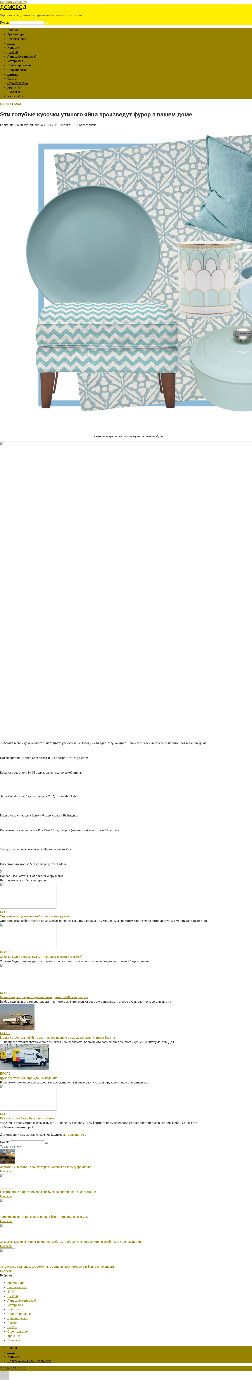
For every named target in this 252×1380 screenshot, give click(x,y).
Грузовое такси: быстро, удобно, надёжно (28, 1078)
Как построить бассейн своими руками (27, 1118)
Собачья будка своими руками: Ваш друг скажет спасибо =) (41, 957)
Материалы (15, 61)
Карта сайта (15, 96)
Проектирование (19, 65)
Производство (17, 70)
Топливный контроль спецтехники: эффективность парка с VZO (44, 1217)
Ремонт (12, 74)
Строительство (17, 83)
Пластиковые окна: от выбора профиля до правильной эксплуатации (48, 1192)
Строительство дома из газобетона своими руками (35, 916)
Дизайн (12, 52)
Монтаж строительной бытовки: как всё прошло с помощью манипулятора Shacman (58, 1037)
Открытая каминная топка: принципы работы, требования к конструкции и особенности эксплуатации (70, 1241)
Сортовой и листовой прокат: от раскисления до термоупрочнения (45, 1167)
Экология (13, 92)
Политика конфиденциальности (29, 1361)
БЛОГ (11, 43)
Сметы (12, 78)
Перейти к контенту (13, 2)
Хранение (14, 87)
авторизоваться (74, 1134)
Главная (12, 30)
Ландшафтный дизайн (22, 56)
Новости (13, 47)
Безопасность (17, 39)
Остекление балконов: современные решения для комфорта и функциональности (57, 1266)
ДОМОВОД (13, 7)
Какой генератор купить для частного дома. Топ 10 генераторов (44, 997)
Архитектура (15, 34)
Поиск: (5, 22)
